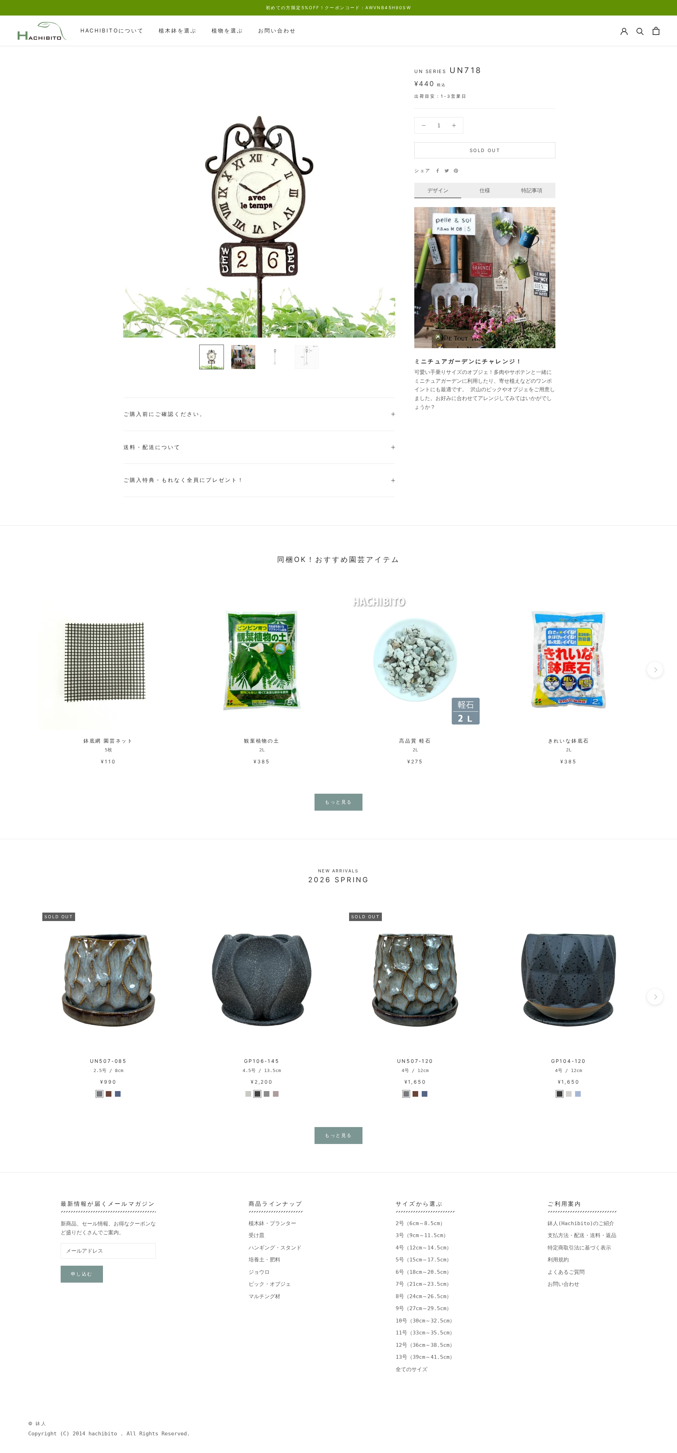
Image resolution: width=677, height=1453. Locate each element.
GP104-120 (568, 1061)
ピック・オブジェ (270, 1284)
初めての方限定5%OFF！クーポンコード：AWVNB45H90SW (338, 7)
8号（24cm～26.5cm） (424, 1296)
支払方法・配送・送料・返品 (582, 1235)
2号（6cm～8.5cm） (420, 1223)
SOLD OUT (485, 150)
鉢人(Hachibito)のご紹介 (581, 1223)
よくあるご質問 (566, 1272)
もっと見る (338, 802)
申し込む (82, 1274)
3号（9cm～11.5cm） (422, 1235)
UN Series (430, 71)
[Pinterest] (456, 171)
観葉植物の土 (262, 741)
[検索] (640, 31)
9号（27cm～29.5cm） (424, 1308)
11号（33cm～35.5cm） (425, 1333)
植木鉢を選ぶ (178, 30)
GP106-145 (261, 1061)
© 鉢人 (37, 1423)
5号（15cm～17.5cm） (424, 1260)
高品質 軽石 (415, 741)
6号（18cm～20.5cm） (424, 1272)
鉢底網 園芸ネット (108, 741)
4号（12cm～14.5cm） (424, 1248)
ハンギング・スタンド (275, 1248)
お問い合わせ (277, 30)
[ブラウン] (108, 1094)
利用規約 (558, 1260)
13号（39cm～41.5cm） (425, 1357)
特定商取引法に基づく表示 (579, 1248)
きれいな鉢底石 (569, 741)
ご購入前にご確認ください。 (164, 414)
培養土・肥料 (264, 1260)
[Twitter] (447, 171)
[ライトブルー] (118, 1094)
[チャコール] (257, 1094)
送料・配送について (152, 447)
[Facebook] (437, 171)
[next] (655, 670)
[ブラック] (559, 1094)
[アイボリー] (248, 1094)
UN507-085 (108, 1061)
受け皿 (256, 1235)
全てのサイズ (411, 1369)
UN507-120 (415, 1061)
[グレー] (99, 1094)
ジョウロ (259, 1272)
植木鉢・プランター (272, 1223)
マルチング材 (264, 1296)
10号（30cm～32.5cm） (425, 1321)
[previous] (22, 670)
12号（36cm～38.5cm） (425, 1345)
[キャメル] (276, 1094)
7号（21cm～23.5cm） (424, 1284)
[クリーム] (569, 1094)
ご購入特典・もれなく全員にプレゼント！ (183, 480)
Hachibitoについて (112, 30)
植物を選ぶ (227, 30)
